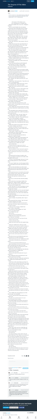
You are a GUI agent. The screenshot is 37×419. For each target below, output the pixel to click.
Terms (6, 414)
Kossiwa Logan (16, 382)
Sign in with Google (13, 407)
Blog (35, 418)
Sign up (29, 1)
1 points (12, 372)
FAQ (3, 414)
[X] (27, 412)
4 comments (26, 11)
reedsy (6, 1)
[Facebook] (32, 412)
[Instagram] (29, 412)
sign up (13, 367)
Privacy (8, 414)
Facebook (21, 407)
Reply (9, 375)
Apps (12, 1)
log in (17, 367)
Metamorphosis (20, 17)
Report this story (11, 358)
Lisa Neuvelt (16, 377)
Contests (19, 418)
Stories (28, 418)
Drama (9, 13)
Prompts (10, 418)
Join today (5, 407)
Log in (32, 1)
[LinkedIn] (30, 412)
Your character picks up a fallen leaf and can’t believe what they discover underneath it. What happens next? (19, 16)
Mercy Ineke (15, 372)
